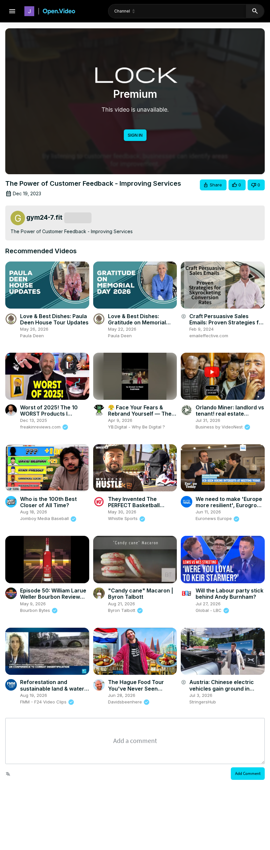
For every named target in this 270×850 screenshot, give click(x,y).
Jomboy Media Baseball (45, 518)
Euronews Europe (214, 518)
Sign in (135, 135)
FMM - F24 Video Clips (44, 701)
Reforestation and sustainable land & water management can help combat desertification (52, 691)
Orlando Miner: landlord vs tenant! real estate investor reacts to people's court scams (230, 417)
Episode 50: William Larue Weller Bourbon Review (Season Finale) (53, 596)
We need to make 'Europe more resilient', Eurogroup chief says (229, 505)
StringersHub (202, 701)
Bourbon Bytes (35, 610)
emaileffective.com (208, 335)
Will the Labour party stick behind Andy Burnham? (229, 593)
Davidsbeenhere (125, 701)
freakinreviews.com (41, 426)
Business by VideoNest (220, 426)
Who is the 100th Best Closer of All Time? (48, 502)
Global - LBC (209, 610)
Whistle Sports (123, 518)
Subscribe (78, 217)
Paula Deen (32, 335)
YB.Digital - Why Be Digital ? (136, 426)
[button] (213, 184)
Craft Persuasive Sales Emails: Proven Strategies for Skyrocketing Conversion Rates (226, 326)
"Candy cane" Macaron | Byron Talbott (140, 593)
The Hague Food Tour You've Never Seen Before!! (136, 688)
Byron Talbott (122, 610)
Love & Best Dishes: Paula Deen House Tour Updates (54, 319)
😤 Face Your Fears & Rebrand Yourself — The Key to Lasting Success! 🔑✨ (140, 417)
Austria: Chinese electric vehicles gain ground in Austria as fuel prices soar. (224, 688)
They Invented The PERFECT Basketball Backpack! (134, 505)
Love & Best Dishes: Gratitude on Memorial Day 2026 (137, 322)
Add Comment (247, 773)
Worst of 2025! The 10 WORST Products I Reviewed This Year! (49, 413)
